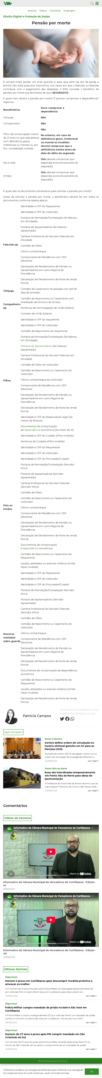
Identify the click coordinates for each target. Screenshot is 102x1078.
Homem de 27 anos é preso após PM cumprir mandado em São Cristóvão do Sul (45, 1036)
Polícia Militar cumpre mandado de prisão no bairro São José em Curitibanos (46, 1009)
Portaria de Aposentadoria (36, 346)
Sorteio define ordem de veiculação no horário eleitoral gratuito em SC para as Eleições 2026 (69, 746)
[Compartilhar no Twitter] (62, 719)
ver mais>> (93, 761)
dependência (32, 430)
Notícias (32, 10)
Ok (91, 1071)
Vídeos (43, 10)
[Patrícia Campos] (11, 716)
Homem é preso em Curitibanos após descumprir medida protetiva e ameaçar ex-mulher (49, 982)
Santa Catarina (53, 739)
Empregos (69, 10)
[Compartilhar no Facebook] (67, 719)
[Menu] (97, 3)
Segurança (11, 977)
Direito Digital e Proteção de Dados (26, 16)
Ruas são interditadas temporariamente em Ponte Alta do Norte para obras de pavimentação (70, 775)
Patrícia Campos (37, 716)
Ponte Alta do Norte (56, 768)
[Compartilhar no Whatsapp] (72, 719)
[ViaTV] (8, 3)
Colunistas (55, 10)
